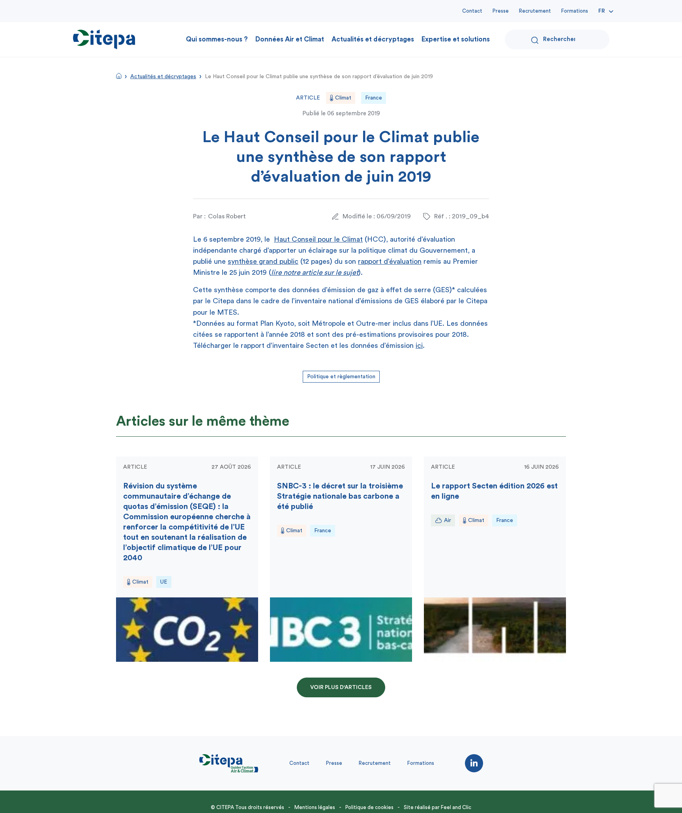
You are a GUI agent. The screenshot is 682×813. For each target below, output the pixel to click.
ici (419, 345)
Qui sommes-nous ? (217, 39)
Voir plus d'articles (341, 687)
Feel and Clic (456, 807)
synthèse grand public (263, 261)
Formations (574, 10)
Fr (601, 11)
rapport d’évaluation (390, 261)
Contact (472, 10)
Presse (501, 10)
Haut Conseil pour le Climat (318, 239)
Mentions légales (314, 807)
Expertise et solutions (456, 39)
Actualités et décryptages (373, 39)
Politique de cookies (369, 807)
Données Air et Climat (289, 39)
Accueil (119, 76)
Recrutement (535, 10)
